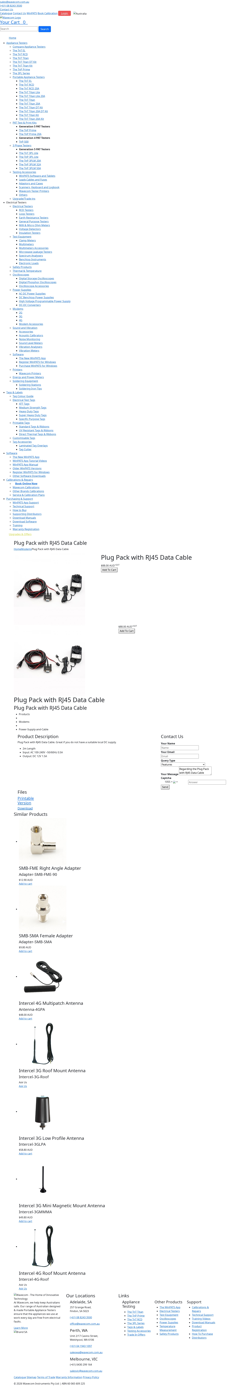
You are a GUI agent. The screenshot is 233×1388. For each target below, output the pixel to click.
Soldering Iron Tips (30, 388)
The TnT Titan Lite (29, 92)
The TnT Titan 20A (29, 103)
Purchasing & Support (19, 498)
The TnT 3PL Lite (28, 153)
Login (64, 13)
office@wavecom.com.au (85, 1323)
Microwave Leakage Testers (35, 252)
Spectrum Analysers (31, 255)
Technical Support (23, 506)
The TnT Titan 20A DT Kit (33, 111)
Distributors (199, 1337)
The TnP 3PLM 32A (30, 164)
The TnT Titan (21, 58)
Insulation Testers (29, 233)
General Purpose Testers (34, 221)
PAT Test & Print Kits (25, 122)
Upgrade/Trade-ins (24, 198)
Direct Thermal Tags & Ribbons (37, 434)
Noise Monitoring (29, 339)
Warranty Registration (26, 529)
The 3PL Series (21, 73)
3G (20, 316)
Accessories (26, 331)
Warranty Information (69, 1377)
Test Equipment (22, 236)
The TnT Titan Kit (22, 65)
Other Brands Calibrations (28, 491)
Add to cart (25, 883)
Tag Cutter (25, 449)
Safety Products (22, 267)
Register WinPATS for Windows (37, 362)
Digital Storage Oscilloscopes (36, 278)
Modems (18, 309)
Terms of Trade (46, 1377)
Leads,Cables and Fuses (33, 179)
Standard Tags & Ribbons (34, 426)
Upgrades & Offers (20, 534)
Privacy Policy (91, 1377)
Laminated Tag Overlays (33, 445)
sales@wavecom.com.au (14, 2)
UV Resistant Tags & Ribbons (36, 430)
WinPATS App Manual (25, 464)
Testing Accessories (24, 172)
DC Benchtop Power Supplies (36, 297)
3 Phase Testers (22, 145)
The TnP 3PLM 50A (30, 168)
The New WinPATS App (32, 358)
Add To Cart (109, 570)
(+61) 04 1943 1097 (81, 1346)
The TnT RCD (20, 54)
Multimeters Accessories (34, 248)
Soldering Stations (30, 385)
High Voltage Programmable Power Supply (45, 301)
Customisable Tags (24, 438)
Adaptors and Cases (31, 183)
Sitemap (31, 1377)
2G (20, 312)
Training (18, 525)
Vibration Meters (29, 350)
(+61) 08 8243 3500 (11, 5)
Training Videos (201, 1318)
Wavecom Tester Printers (34, 191)
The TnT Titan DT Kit (24, 62)
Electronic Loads (29, 263)
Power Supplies (22, 290)
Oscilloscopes (21, 274)
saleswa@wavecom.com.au (86, 1352)
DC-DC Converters (30, 305)
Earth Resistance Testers (33, 217)
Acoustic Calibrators (31, 335)
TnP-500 (24, 141)
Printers (17, 369)
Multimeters (26, 244)
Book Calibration (48, 13)
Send (165, 787)
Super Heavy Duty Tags (33, 415)
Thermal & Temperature (27, 271)
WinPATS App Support (26, 502)
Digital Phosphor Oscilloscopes (37, 282)
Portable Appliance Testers (29, 77)
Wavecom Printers (30, 373)
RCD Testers (26, 210)
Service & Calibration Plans (29, 495)
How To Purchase (202, 1334)
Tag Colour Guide (23, 396)
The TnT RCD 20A (29, 88)
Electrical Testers (23, 206)
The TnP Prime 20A (30, 134)
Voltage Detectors (30, 229)
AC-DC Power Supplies (32, 293)
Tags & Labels (14, 392)
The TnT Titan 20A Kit (31, 119)
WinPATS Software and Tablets (37, 176)
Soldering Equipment (25, 381)
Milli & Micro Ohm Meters (34, 225)
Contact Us (6, 9)
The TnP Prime (21, 69)
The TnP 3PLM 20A (30, 160)
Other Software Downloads (29, 476)
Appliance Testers (16, 43)
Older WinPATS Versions (27, 468)
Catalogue (6, 13)
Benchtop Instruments (32, 259)
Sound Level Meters (31, 343)
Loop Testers (26, 214)
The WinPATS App (170, 1307)
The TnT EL (19, 50)
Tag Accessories (22, 442)
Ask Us (23, 1086)
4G (20, 320)
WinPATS (32, 13)
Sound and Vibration (25, 328)
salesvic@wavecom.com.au (86, 1371)
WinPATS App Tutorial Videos (30, 461)
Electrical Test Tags (24, 400)
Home (12, 38)
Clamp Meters (27, 240)
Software (18, 354)
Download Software (25, 521)
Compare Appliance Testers (29, 46)
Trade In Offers (136, 1334)
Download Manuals (24, 517)
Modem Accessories (31, 324)
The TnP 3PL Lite (28, 157)
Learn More (21, 1328)
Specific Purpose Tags (32, 419)
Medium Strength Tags (32, 407)
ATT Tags (24, 404)
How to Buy (19, 510)
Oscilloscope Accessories (34, 286)
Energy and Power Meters (28, 377)
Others (23, 195)
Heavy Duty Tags (29, 411)
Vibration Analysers (30, 347)
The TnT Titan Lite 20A (32, 96)
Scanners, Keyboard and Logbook (39, 187)
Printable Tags (21, 423)
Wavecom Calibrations (26, 487)
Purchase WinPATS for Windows (38, 366)
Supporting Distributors (27, 514)
